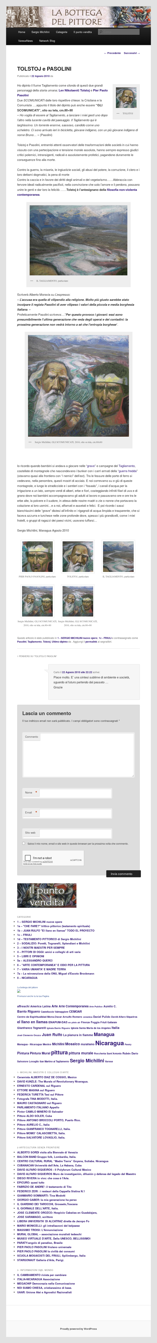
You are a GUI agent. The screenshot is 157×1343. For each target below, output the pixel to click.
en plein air (74, 1022)
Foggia (95, 1022)
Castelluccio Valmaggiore (54, 1011)
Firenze (85, 1022)
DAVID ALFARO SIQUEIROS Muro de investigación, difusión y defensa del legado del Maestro (76, 1174)
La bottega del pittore (27, 987)
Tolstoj (46, 641)
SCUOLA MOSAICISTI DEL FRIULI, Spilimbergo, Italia (51, 1255)
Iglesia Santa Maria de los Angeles (91, 1028)
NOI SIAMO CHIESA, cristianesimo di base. (44, 1288)
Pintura (23, 1053)
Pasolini (21, 641)
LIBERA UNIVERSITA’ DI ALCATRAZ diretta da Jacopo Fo (53, 1221)
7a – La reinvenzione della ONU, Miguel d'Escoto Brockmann (55, 973)
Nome (31, 792)
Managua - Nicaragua (29, 1044)
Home (21, 32)
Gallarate (112, 1022)
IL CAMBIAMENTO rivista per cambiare (41, 1275)
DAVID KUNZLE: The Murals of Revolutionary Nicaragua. (52, 1081)
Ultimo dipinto (60, 641)
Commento (31, 737)
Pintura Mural (40, 1053)
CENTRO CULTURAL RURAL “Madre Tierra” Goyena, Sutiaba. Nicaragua (62, 1161)
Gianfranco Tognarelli (31, 1028)
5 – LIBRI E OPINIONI (30, 956)
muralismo (87, 1044)
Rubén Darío (130, 1053)
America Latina (40, 1006)
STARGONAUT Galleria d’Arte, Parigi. (40, 1260)
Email (31, 812)
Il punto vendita (83, 32)
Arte (55, 1006)
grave (91, 466)
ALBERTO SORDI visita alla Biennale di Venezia (47, 1152)
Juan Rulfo (52, 1034)
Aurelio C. (110, 1006)
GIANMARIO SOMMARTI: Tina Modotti (41, 1195)
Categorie (61, 32)
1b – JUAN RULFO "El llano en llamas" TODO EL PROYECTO (55, 930)
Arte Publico (96, 1006)
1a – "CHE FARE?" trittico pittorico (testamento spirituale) (53, 926)
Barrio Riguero (28, 1011)
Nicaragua (109, 1043)
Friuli (103, 1022)
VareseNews (25, 41)
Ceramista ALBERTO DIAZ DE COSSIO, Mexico (47, 1077)
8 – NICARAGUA (27, 978)
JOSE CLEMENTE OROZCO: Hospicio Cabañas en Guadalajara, (57, 1212)
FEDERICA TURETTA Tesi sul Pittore (40, 1094)
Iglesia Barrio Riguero (58, 1028)
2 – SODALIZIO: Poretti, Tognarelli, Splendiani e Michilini (53, 943)
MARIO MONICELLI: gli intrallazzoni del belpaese (48, 1226)
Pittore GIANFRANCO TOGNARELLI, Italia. (44, 1129)
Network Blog (47, 41)
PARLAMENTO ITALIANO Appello (38, 1107)
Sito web (30, 832)
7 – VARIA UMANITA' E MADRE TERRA (41, 969)
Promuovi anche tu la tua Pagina (33, 996)
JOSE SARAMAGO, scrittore (35, 1217)
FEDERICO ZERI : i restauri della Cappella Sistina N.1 (51, 1191)
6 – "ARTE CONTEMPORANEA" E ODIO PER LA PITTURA (53, 965)
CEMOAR (75, 1011)
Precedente (112, 53)
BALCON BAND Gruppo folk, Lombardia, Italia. (46, 1157)
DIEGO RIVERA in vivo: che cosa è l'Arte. (43, 1178)
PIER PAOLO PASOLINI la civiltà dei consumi (46, 1251)
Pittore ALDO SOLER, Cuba (34, 1116)
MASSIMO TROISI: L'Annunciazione (40, 1230)
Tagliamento (127, 466)
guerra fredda (128, 471)
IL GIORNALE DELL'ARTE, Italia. (37, 1208)
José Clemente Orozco (29, 1035)
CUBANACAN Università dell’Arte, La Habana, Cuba (49, 1165)
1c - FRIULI (105, 638)
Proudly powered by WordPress (78, 1329)
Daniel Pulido (101, 1017)
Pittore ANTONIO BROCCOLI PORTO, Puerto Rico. (49, 1120)
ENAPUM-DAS (57, 1022)
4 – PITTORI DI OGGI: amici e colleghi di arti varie (49, 952)
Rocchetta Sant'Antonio (108, 1053)
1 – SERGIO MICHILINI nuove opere (39, 922)
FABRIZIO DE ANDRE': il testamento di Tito (44, 1187)
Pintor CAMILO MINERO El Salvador (40, 1111)
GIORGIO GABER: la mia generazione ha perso (47, 1200)
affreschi (23, 1006)
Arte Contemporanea (74, 1006)
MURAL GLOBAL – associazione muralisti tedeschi (49, 1234)
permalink (91, 641)
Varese (109, 1061)
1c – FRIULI (24, 935)
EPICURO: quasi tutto (30, 1182)
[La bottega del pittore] (18, 992)
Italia (115, 1027)
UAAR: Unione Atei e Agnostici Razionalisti (44, 1292)
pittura (59, 1052)
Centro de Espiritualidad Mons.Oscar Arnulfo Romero (49, 1017)
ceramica (87, 1016)
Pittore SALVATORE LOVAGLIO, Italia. (41, 1137)
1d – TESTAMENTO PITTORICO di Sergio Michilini (49, 939)
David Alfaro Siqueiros (124, 1017)
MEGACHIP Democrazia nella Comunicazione (46, 1283)
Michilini (58, 1044)
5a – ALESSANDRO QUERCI (35, 960)
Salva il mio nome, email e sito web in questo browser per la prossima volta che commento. (78, 843)
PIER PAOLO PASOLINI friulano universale (44, 1247)
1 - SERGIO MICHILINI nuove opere (77, 638)
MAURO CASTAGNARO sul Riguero (39, 1103)
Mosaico (72, 1043)
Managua (104, 1034)
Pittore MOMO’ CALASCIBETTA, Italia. (41, 1133)
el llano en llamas (32, 1021)
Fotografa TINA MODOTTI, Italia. (37, 1099)
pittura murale (81, 1052)
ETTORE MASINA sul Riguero (36, 1090)
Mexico (47, 1044)
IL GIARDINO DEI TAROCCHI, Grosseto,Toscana (47, 1204)
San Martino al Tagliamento (54, 1061)
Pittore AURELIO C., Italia (33, 1124)
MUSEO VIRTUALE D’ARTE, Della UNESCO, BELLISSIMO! (54, 1238)
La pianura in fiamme (78, 1035)
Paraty (128, 1044)
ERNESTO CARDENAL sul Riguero (39, 1086)
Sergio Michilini (40, 32)
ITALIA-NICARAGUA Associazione (38, 1279)
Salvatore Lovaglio (28, 1061)
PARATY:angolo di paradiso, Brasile (40, 1243)
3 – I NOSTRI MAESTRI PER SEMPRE (41, 948)
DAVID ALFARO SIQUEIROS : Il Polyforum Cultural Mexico (54, 1170)
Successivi (132, 53)
